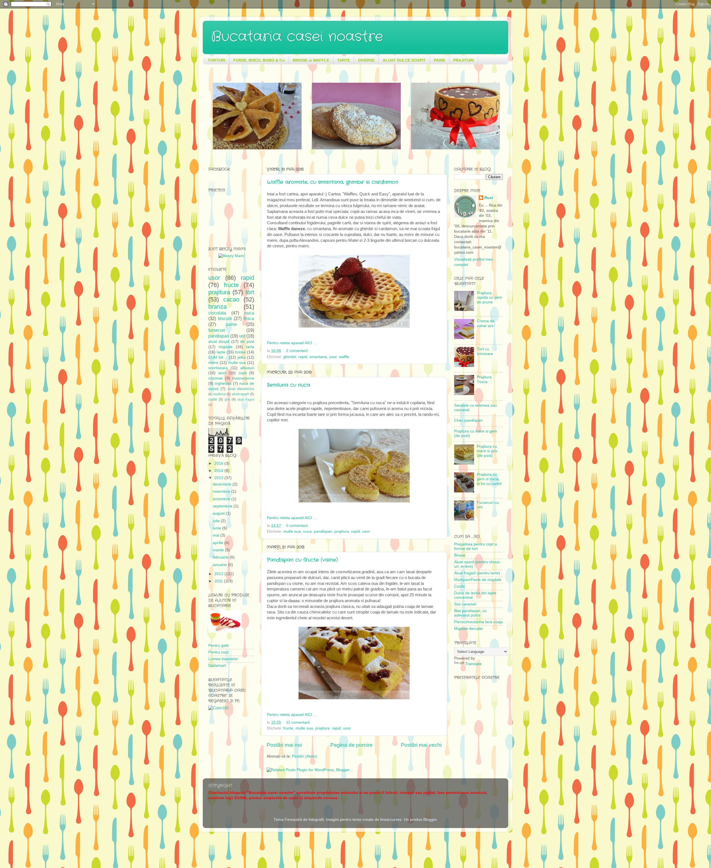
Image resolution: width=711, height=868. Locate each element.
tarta (250, 347)
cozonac (215, 378)
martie (219, 550)
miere (213, 363)
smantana (318, 357)
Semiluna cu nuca (288, 385)
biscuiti (225, 318)
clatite (212, 399)
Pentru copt (218, 652)
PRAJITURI (463, 60)
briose (240, 352)
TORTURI (216, 60)
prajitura (341, 531)
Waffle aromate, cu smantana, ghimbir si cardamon (332, 182)
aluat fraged (245, 399)
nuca (307, 531)
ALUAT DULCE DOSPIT (404, 60)
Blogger (430, 819)
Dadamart (217, 665)
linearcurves (391, 819)
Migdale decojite (468, 629)
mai (216, 535)
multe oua (292, 531)
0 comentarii (297, 526)
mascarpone (243, 378)
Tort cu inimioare (485, 351)
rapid (302, 357)
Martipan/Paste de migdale (477, 580)
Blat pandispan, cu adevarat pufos (470, 613)
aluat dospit (218, 341)
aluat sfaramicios (241, 389)
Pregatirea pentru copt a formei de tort (475, 546)
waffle (344, 357)
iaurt (222, 373)
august (219, 513)
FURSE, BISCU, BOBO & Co (259, 60)
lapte (221, 352)
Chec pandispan (468, 420)
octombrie (222, 499)
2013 (219, 478)
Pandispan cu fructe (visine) (302, 559)
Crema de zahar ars (485, 323)
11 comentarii (298, 722)
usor (333, 357)
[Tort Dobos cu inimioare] (257, 148)
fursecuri (216, 330)
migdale (225, 347)
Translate (473, 664)
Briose (459, 555)
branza (217, 306)
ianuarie (220, 565)
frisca (249, 318)
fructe (288, 728)
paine (231, 324)
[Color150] (218, 708)
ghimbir (289, 357)
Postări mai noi (284, 745)
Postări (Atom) (304, 756)
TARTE (343, 60)
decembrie (222, 484)
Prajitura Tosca (484, 379)
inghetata (223, 383)
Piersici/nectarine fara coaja (478, 622)
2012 (219, 574)
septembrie (223, 506)
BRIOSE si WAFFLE (311, 60)
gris (227, 399)
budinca (220, 394)
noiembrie (222, 491)
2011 (219, 581)
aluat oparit (240, 394)
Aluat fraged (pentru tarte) (477, 573)
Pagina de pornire (351, 745)
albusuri (247, 368)
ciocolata (217, 312)
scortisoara (218, 368)
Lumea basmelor (223, 659)
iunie (217, 528)
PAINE (439, 60)
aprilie (218, 543)
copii (243, 373)
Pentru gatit (218, 645)
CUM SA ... (218, 357)
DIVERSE (366, 60)
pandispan (323, 531)
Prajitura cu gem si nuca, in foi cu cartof (489, 478)
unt (242, 335)
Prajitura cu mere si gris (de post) (487, 450)
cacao (231, 299)
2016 (219, 463)
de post (247, 341)
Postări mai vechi (421, 745)
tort (250, 292)
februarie (221, 557)
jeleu (241, 357)
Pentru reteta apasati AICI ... (292, 343)
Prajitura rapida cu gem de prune (489, 297)
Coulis (459, 586)
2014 (219, 471)
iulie (217, 521)
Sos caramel (465, 604)
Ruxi (488, 198)
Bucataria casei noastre (297, 37)
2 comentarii (297, 351)
